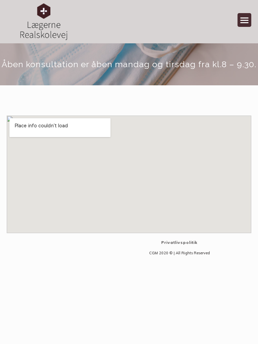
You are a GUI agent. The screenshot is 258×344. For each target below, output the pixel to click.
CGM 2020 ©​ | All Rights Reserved (179, 253)
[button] (244, 20)
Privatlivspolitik (179, 242)
